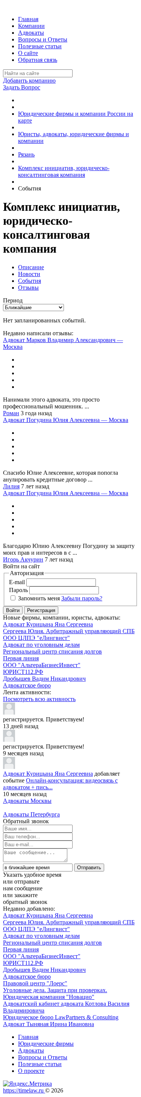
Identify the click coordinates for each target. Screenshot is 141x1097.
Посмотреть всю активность (39, 699)
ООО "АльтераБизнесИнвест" (41, 665)
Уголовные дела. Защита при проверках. (55, 990)
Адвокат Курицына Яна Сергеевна (48, 624)
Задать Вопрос (21, 87)
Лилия (11, 486)
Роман (11, 413)
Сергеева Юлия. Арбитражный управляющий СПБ (69, 631)
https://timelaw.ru (24, 1090)
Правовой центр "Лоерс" (35, 983)
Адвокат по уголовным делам (41, 644)
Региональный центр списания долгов (52, 651)
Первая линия (21, 658)
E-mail (17, 582)
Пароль (18, 590)
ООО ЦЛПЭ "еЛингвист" (36, 638)
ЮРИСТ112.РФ (23, 672)
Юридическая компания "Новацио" (48, 997)
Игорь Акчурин (23, 559)
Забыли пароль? (81, 598)
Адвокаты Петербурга (31, 814)
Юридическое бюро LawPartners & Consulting (60, 1017)
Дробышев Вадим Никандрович (44, 678)
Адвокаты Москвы (27, 801)
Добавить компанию (29, 80)
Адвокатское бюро (27, 685)
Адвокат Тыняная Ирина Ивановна (48, 1024)
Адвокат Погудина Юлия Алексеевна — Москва (65, 420)
